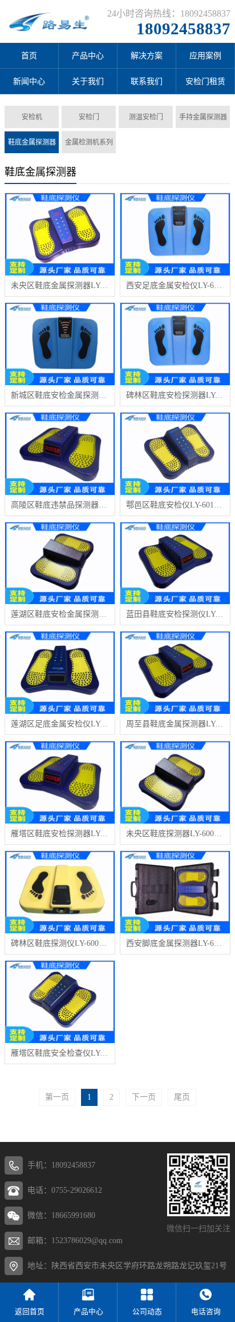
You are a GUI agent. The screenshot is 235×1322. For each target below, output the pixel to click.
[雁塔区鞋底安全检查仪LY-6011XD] (60, 1002)
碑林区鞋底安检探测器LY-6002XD (175, 395)
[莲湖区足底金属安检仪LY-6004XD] (60, 673)
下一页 (144, 1097)
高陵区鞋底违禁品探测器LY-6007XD (60, 505)
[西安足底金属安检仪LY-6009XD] (175, 234)
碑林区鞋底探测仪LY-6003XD (60, 943)
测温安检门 (146, 117)
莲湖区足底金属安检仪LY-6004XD (60, 724)
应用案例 (205, 55)
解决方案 (147, 55)
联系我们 (147, 81)
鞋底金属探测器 (32, 142)
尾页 (182, 1097)
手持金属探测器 (203, 117)
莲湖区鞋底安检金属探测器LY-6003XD (60, 614)
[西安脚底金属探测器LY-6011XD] (175, 892)
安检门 (89, 117)
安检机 (32, 117)
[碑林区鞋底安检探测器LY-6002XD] (175, 344)
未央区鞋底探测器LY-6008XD (175, 833)
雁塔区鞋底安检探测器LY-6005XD (60, 833)
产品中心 (88, 55)
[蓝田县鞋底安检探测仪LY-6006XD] (175, 563)
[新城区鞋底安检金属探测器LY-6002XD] (60, 344)
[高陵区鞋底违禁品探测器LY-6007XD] (60, 454)
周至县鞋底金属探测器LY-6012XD (175, 724)
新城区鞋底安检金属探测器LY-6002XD (60, 395)
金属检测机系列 (89, 142)
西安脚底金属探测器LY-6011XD (175, 943)
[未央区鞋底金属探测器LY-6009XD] (60, 234)
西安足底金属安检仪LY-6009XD (175, 285)
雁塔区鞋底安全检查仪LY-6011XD (60, 1053)
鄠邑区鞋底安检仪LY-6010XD (175, 505)
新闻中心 (29, 81)
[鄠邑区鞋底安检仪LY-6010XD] (175, 454)
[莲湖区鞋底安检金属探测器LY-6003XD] (60, 563)
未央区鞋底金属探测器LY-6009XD (60, 285)
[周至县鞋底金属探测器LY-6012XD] (175, 673)
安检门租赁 (205, 81)
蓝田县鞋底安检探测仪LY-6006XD (175, 614)
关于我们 (88, 81)
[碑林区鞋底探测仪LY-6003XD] (60, 892)
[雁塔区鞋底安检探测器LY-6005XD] (60, 782)
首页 (29, 55)
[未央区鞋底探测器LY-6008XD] (175, 782)
